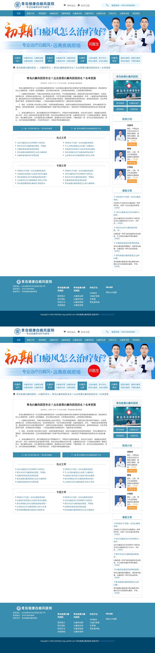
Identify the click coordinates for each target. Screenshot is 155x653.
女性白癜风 (103, 61)
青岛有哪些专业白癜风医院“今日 (88, 128)
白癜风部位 (114, 59)
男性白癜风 (92, 61)
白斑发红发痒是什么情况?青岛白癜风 (79, 149)
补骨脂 (93, 299)
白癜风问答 (100, 13)
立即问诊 (132, 144)
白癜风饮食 (71, 58)
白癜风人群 (82, 59)
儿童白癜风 (92, 58)
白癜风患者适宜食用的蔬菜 (28, 149)
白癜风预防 (71, 61)
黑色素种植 (95, 302)
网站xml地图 (111, 292)
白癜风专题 (124, 13)
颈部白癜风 (135, 58)
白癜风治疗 (53, 13)
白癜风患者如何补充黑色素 (28, 155)
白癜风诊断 (38, 58)
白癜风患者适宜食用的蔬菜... (128, 242)
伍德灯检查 (95, 296)
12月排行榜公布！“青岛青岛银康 (39, 128)
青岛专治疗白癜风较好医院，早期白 (31, 145)
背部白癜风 (125, 61)
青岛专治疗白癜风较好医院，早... (125, 229)
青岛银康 (120, 103)
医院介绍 (30, 13)
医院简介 (61, 296)
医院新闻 (42, 13)
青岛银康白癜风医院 (26, 67)
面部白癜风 (125, 58)
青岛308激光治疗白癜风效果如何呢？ (79, 152)
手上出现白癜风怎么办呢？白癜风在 (79, 145)
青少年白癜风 (103, 58)
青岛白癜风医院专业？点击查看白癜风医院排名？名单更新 (82, 67)
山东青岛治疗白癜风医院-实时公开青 (79, 155)
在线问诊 (134, 109)
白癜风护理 (60, 58)
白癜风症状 (77, 13)
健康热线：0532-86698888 (123, 5)
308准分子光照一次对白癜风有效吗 (78, 142)
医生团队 (61, 299)
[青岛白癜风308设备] (77, 34)
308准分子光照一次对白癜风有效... (127, 525)
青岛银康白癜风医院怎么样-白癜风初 (32, 152)
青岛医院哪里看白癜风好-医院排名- (31, 183)
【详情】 (133, 140)
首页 (19, 13)
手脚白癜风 (135, 61)
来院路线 (136, 13)
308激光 (93, 293)
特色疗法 (112, 13)
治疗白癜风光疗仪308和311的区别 (31, 142)
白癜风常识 (89, 13)
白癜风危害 (38, 61)
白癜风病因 (65, 13)
